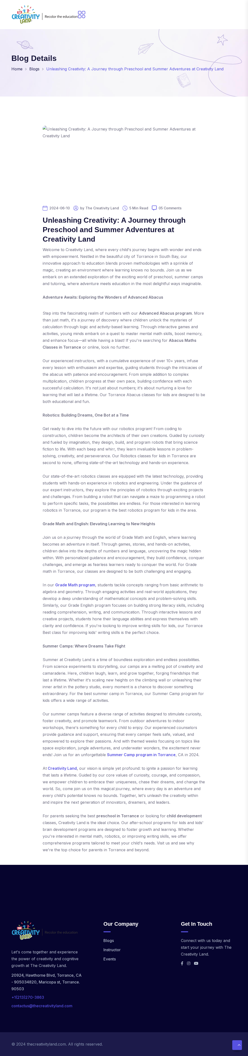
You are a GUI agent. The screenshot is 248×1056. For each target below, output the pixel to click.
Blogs (34, 68)
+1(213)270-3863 (27, 997)
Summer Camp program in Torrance (141, 754)
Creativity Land (62, 768)
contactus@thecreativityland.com (41, 1005)
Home (17, 68)
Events (109, 959)
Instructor (112, 949)
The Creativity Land (102, 208)
